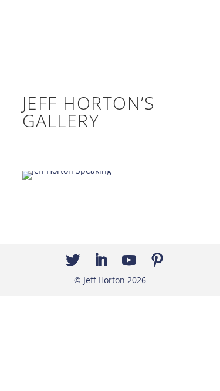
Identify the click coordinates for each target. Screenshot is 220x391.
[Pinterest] (157, 260)
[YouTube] (129, 260)
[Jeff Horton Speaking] (66, 170)
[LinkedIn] (101, 260)
